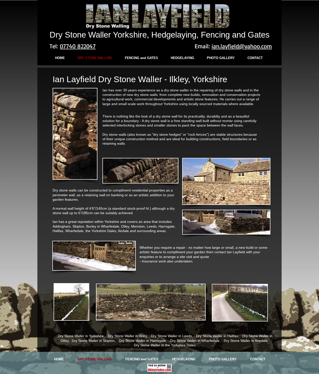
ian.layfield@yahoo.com (242, 46)
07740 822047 (78, 46)
